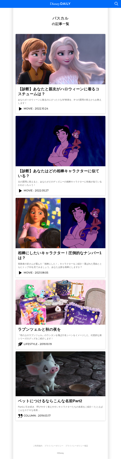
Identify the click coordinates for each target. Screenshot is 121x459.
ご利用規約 (37, 446)
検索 (116, 4)
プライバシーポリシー (53, 446)
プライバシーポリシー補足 (76, 446)
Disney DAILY (60, 4)
